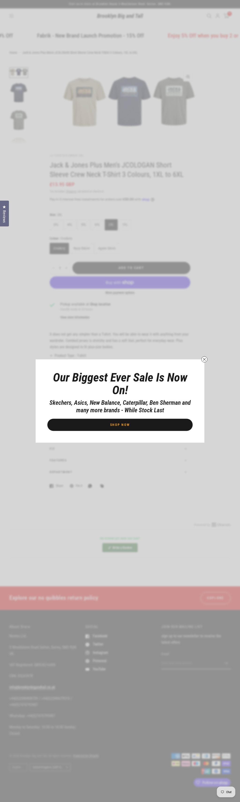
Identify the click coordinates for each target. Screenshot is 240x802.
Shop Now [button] (120, 425)
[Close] (204, 359)
